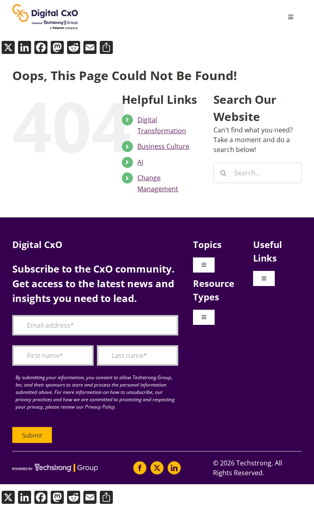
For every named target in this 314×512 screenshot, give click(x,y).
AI (140, 162)
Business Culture (163, 146)
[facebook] (139, 467)
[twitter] (157, 467)
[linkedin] (174, 467)
